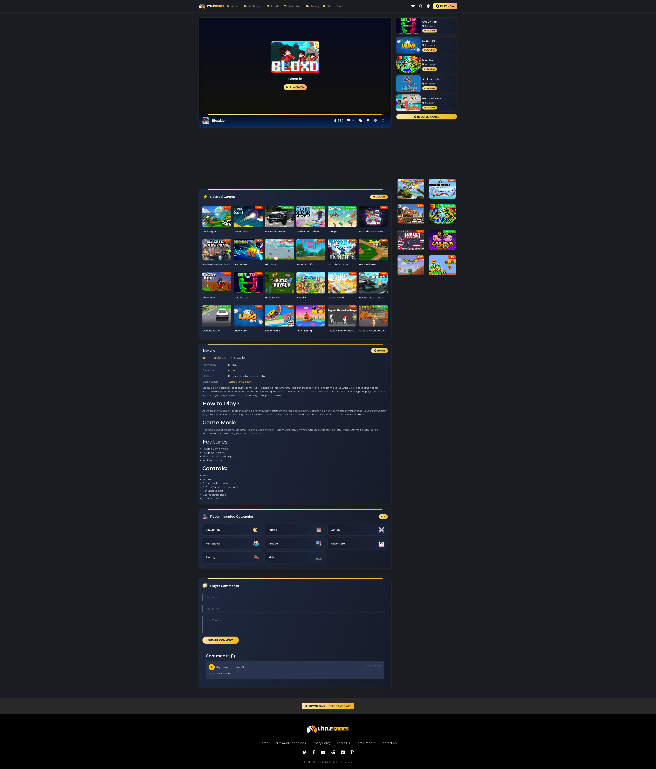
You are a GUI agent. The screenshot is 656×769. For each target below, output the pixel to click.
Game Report (365, 743)
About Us (343, 743)
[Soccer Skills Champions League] (442, 190)
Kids (330, 6)
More (340, 6)
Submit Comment (220, 640)
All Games (379, 196)
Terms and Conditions (290, 743)
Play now (447, 6)
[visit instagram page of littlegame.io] (343, 752)
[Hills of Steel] (410, 190)
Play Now (296, 87)
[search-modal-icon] (420, 6)
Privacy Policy (321, 743)
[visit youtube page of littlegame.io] (323, 752)
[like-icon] (412, 6)
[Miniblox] (442, 215)
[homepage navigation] (204, 357)
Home (263, 743)
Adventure (294, 6)
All (383, 516)
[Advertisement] (295, 158)
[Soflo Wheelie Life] (410, 215)
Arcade (275, 6)
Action (235, 6)
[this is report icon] (375, 120)
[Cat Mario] (410, 266)
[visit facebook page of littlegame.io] (313, 752)
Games (232, 381)
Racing (314, 6)
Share (380, 350)
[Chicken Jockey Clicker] (442, 241)
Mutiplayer (245, 381)
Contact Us (389, 743)
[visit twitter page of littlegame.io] (305, 752)
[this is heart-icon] (368, 120)
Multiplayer (255, 6)
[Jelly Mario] (442, 266)
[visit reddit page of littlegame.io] (333, 752)
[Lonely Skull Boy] (410, 241)
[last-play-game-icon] (428, 6)
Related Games (427, 116)
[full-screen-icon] (360, 120)
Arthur (232, 370)
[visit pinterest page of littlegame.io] (352, 752)
